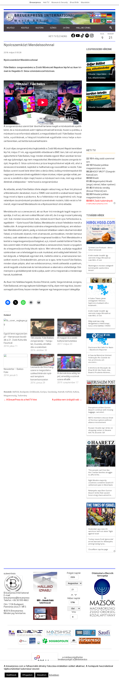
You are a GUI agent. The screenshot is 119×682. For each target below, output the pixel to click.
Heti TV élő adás (58, 36)
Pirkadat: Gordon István (98, 107)
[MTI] (23, 644)
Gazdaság (52, 392)
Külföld (25, 28)
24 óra (66, 28)
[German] (109, 15)
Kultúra (39, 28)
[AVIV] (12, 636)
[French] (92, 20)
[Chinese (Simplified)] (98, 20)
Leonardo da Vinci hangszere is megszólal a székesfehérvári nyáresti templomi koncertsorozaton (42, 373)
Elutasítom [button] (41, 675)
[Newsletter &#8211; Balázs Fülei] (15, 360)
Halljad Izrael (83, 28)
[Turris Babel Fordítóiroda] (85, 636)
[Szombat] (32, 644)
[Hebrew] (98, 15)
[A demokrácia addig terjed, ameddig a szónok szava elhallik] (69, 363)
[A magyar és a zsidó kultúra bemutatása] (69, 327)
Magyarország (10, 395)
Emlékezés (34, 392)
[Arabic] (104, 20)
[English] (92, 15)
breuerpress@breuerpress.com (19, 598)
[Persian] (109, 20)
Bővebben (54, 675)
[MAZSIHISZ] (59, 636)
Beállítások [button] (11, 675)
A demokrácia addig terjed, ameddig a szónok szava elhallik (69, 376)
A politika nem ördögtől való (67, 399)
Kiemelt (61, 392)
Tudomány (22, 395)
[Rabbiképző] (39, 644)
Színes (53, 28)
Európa (43, 392)
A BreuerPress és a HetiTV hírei (20, 399)
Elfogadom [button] (27, 675)
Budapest (24, 392)
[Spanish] (104, 15)
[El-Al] (29, 636)
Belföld (11, 28)
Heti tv (91, 150)
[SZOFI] (104, 636)
